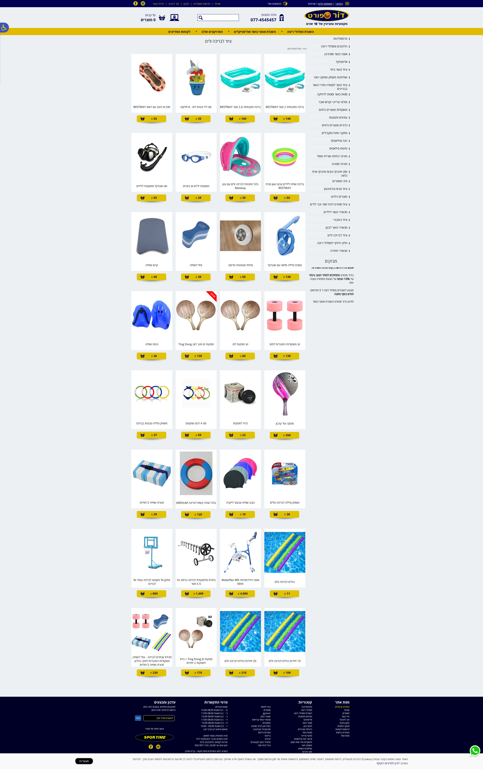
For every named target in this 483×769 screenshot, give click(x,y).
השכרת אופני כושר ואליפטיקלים (255, 32)
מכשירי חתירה (338, 251)
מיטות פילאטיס (338, 148)
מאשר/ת (84, 761)
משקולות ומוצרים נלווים (333, 110)
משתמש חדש (325, 3)
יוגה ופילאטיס (339, 141)
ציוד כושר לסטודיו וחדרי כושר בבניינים (330, 87)
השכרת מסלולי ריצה (300, 32)
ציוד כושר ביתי (338, 69)
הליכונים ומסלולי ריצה (334, 46)
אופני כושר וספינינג (335, 54)
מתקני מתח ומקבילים (334, 133)
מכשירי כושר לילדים (335, 212)
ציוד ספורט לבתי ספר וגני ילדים (328, 204)
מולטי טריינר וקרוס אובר (332, 102)
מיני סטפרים (339, 181)
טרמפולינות (340, 38)
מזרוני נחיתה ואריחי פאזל (332, 156)
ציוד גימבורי (340, 220)
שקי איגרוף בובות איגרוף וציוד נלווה (329, 174)
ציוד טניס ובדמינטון (335, 189)
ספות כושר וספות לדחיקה (332, 94)
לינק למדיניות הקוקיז (388, 763)
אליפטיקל (341, 62)
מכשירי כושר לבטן (336, 227)
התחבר (339, 3)
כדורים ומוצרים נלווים (334, 125)
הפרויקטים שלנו (212, 32)
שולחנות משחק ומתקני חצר (330, 77)
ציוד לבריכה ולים (337, 235)
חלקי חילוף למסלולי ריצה (332, 243)
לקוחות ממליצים (179, 32)
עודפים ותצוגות (338, 117)
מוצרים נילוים (339, 196)
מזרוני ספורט (339, 164)
